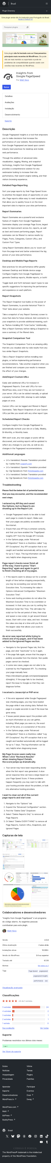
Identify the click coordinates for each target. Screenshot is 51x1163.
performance (38, 981)
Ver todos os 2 (43, 966)
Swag (30, 1099)
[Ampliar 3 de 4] (21, 857)
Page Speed (33, 971)
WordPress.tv (9, 1099)
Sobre (5, 1066)
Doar (30, 1095)
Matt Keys (24, 80)
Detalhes (9, 96)
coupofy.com (26, 464)
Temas (29, 1070)
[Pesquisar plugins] (27, 27)
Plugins (30, 1074)
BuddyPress (8, 1120)
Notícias (5, 1070)
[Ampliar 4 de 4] (45, 875)
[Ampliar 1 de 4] (21, 842)
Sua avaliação (8, 1028)
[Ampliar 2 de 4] (45, 842)
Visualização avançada (12, 987)
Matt (5, 1111)
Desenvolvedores (10, 1095)
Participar (31, 1086)
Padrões (30, 1079)
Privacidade (7, 1079)
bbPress (7, 1115)
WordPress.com (10, 1107)
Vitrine (29, 1066)
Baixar (6, 87)
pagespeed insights (41, 976)
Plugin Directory (8, 11)
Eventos (30, 1091)
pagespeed (43, 971)
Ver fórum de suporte (11, 1051)
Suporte (8, 121)
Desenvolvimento (12, 114)
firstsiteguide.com (35, 471)
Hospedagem (8, 1074)
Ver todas (44, 1028)
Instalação (9, 108)
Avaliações (9, 102)
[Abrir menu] (47, 3)
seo (46, 981)
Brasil (10, 1130)
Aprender (6, 1086)
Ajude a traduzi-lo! (25, 19)
